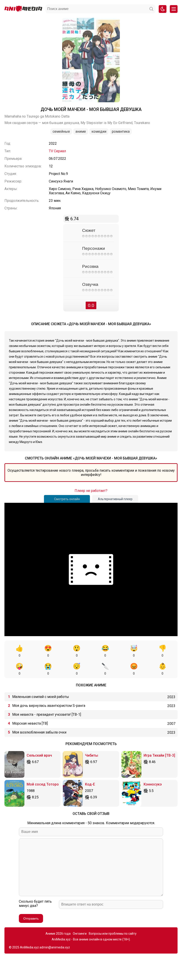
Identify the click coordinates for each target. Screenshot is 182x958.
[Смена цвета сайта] (162, 9)
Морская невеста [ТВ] (30, 723)
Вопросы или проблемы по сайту (112, 933)
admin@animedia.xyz (55, 947)
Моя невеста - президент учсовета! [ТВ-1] (46, 714)
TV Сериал (57, 151)
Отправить (31, 918)
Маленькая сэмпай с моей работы (40, 697)
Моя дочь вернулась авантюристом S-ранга (48, 705)
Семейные (61, 131)
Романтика (121, 131)
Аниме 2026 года (58, 933)
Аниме (80, 131)
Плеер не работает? (91, 491)
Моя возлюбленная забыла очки (39, 732)
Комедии (98, 131)
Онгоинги (80, 933)
